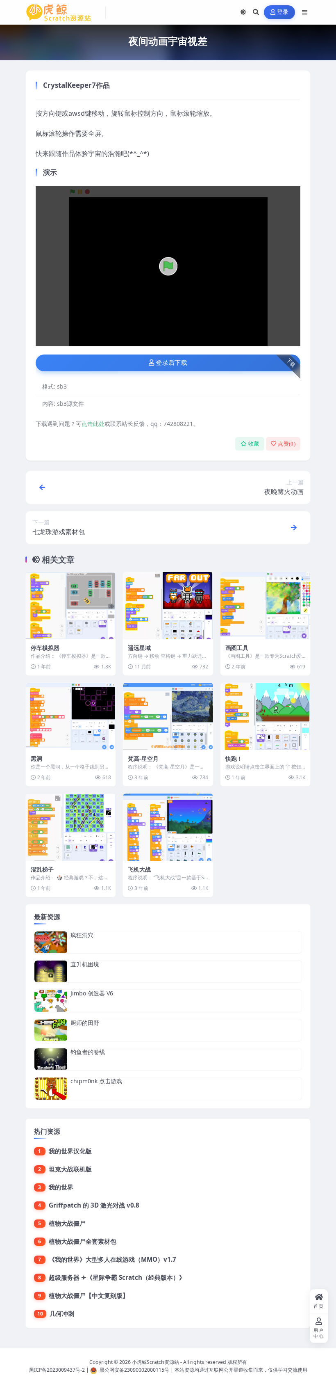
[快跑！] (265, 716)
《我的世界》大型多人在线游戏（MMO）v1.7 (112, 1259)
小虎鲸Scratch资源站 (155, 1362)
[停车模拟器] (71, 605)
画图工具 (236, 648)
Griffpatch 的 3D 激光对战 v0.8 (94, 1205)
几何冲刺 (62, 1313)
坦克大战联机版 (70, 1169)
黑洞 (36, 758)
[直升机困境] (50, 971)
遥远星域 (139, 648)
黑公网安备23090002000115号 (134, 1369)
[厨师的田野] (50, 1030)
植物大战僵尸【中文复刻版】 (89, 1295)
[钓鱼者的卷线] (50, 1059)
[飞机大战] (168, 827)
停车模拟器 (45, 648)
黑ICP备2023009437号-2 (57, 1369)
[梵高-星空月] (168, 716)
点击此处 (93, 424)
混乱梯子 (42, 869)
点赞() (286, 444)
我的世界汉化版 (70, 1151)
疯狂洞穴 (81, 935)
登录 (283, 12)
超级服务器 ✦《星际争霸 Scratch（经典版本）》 (117, 1277)
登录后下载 (171, 362)
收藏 (253, 444)
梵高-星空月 (143, 758)
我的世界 (61, 1187)
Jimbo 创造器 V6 (91, 993)
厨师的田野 (84, 1023)
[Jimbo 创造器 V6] (50, 1000)
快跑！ (234, 758)
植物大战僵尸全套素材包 (82, 1241)
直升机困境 (84, 964)
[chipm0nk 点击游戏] (50, 1088)
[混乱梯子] (71, 827)
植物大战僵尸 (67, 1223)
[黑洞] (71, 716)
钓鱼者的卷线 (87, 1052)
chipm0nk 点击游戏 (96, 1081)
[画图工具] (265, 605)
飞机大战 (139, 869)
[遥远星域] (168, 605)
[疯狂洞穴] (50, 942)
